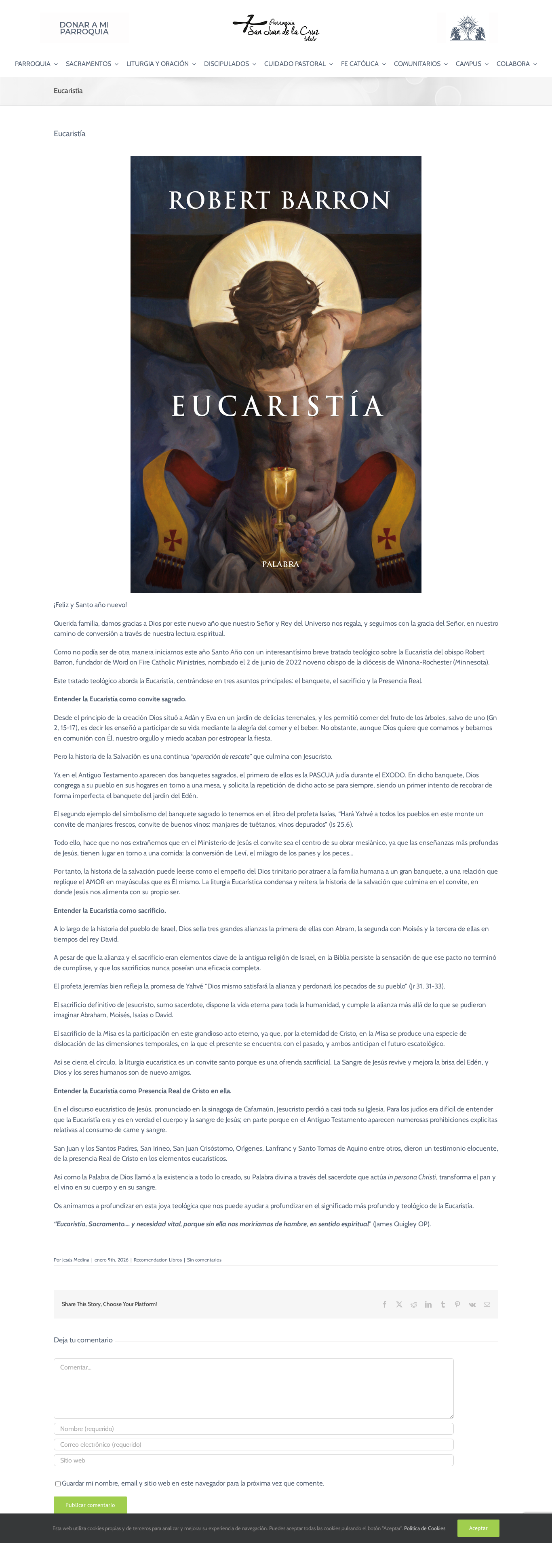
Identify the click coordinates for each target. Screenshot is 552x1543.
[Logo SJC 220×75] (276, 16)
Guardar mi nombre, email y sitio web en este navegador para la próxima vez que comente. (193, 1483)
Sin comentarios (204, 1260)
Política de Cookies (424, 1528)
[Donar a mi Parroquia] (84, 16)
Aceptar (478, 1528)
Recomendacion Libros (158, 1260)
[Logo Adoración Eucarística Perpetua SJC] (467, 16)
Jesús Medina (75, 1260)
